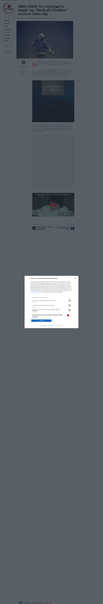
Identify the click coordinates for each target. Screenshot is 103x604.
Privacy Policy (59, 325)
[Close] (75, 278)
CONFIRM (41, 320)
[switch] (69, 300)
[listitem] (51, 297)
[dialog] (51, 302)
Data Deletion (44, 325)
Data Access (51, 325)
